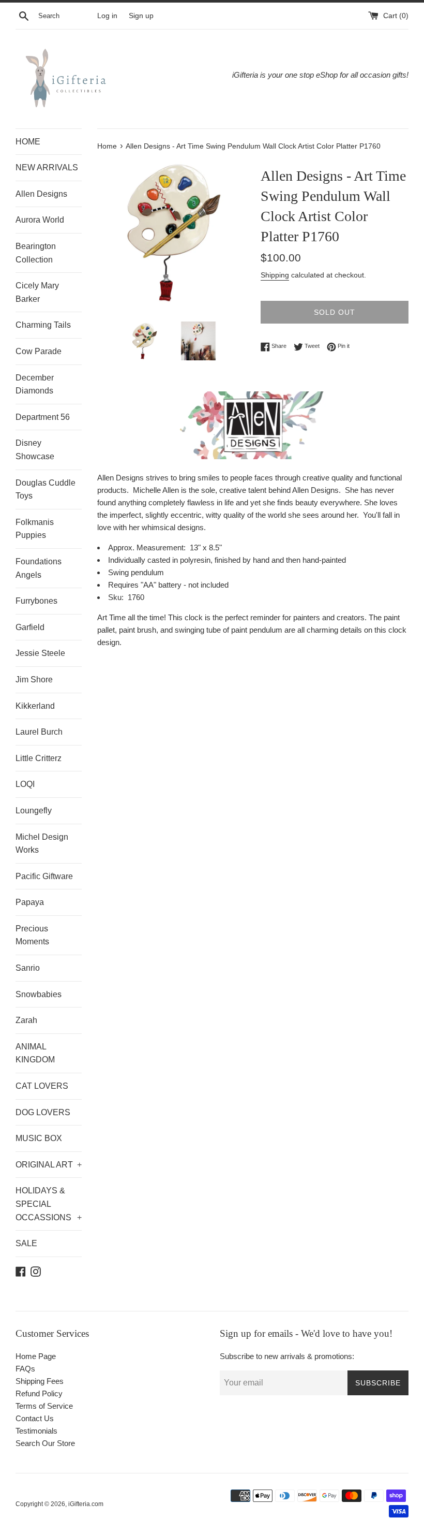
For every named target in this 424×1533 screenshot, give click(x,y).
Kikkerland (35, 706)
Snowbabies (39, 994)
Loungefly (34, 810)
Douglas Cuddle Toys (45, 489)
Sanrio (28, 967)
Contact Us (35, 1418)
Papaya (30, 902)
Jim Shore (34, 679)
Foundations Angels (39, 568)
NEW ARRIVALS (47, 167)
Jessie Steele (40, 653)
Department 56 (43, 417)
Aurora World (40, 219)
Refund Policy (39, 1393)
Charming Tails (43, 324)
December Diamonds (35, 384)
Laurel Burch (39, 731)
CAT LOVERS (42, 1086)
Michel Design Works (42, 844)
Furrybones (36, 600)
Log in (107, 16)
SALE (26, 1243)
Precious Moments (32, 935)
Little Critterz (39, 758)
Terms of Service (44, 1405)
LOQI (25, 784)
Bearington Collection (36, 253)
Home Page (36, 1356)
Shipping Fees (40, 1381)
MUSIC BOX (39, 1138)
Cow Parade (39, 351)
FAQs (25, 1368)
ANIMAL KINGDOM (35, 1053)
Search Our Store (45, 1443)
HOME (28, 141)
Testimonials (36, 1430)
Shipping (275, 275)
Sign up (141, 16)
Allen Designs (41, 193)
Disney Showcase (35, 450)
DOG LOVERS (43, 1112)
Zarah (26, 1020)
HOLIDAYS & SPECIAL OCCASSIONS (49, 1203)
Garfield (30, 627)
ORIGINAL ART (49, 1164)
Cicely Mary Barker (37, 292)
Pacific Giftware (44, 876)
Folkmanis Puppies (35, 529)
